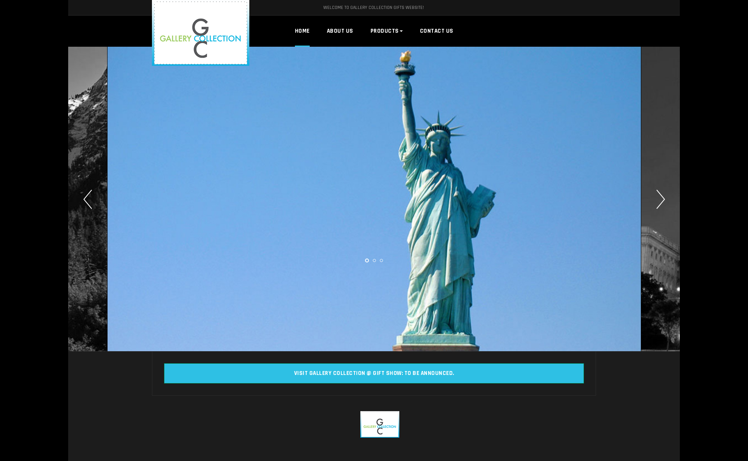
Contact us (436, 31)
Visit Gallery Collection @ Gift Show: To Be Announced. (374, 373)
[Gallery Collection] (183, 33)
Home (302, 31)
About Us (340, 31)
